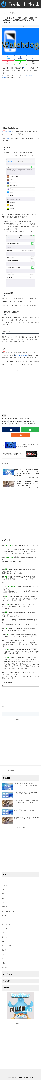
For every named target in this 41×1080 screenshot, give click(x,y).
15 (26, 26)
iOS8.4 (33, 421)
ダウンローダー (6, 924)
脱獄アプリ (32, 424)
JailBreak (6, 424)
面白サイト (5, 967)
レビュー (4, 932)
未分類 (4, 950)
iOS (11, 419)
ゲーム (4, 920)
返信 (33, 569)
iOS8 (15, 419)
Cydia (5, 419)
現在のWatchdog (7, 131)
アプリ (4, 915)
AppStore (5, 885)
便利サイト (5, 937)
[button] (37, 770)
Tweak (19, 424)
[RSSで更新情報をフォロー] (20, 435)
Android (4, 881)
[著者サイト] (11, 429)
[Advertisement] (20, 101)
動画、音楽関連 (6, 945)
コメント (5, 685)
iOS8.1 (22, 419)
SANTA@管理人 (11, 586)
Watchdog (26, 68)
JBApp (13, 424)
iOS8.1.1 (29, 419)
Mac (3, 898)
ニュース (4, 928)
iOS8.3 (27, 421)
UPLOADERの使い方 (8, 911)
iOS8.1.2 (6, 421)
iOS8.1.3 (13, 421)
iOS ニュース (6, 894)
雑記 (3, 963)
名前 (3, 707)
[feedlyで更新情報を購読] (30, 429)
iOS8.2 (20, 421)
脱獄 (5, 415)
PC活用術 (5, 907)
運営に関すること (7, 958)
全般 (3, 941)
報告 (8, 138)
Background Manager (21, 355)
